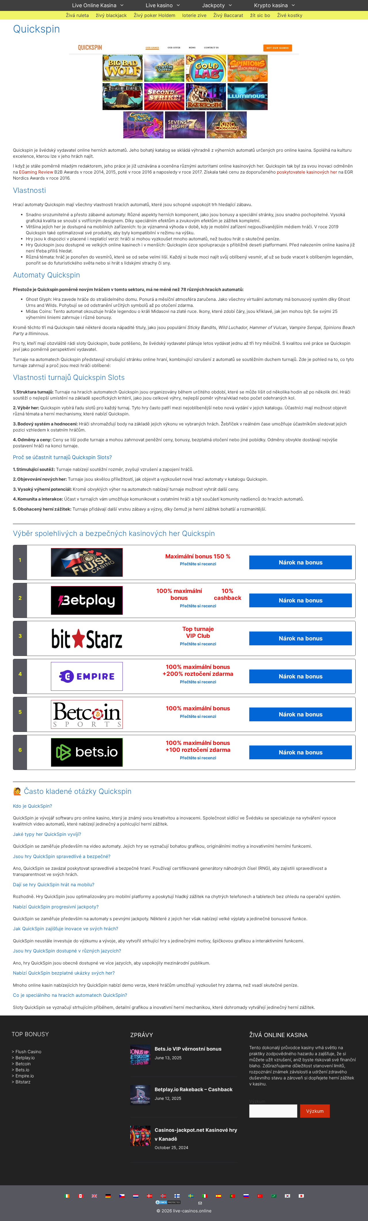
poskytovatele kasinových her (307, 172)
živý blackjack (111, 15)
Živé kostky (289, 15)
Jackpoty (213, 5)
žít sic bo (260, 15)
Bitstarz (23, 1082)
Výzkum (257, 1101)
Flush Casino (28, 1051)
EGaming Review (36, 172)
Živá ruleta (77, 15)
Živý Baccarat (228, 15)
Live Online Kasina (94, 5)
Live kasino (159, 5)
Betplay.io (25, 1057)
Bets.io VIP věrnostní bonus (188, 1049)
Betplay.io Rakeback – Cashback (194, 1089)
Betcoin (23, 1063)
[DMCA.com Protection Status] (168, 1203)
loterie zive (194, 15)
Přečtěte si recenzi (198, 563)
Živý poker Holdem (154, 15)
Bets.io (22, 1069)
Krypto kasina (271, 5)
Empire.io (25, 1076)
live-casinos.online (192, 1211)
